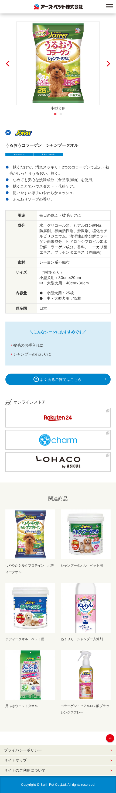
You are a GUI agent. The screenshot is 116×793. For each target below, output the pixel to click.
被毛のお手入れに (28, 345)
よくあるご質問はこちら (60, 379)
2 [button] (60, 114)
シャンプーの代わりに (32, 354)
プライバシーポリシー (23, 750)
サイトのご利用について (25, 770)
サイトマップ (15, 760)
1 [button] (55, 114)
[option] (58, 63)
